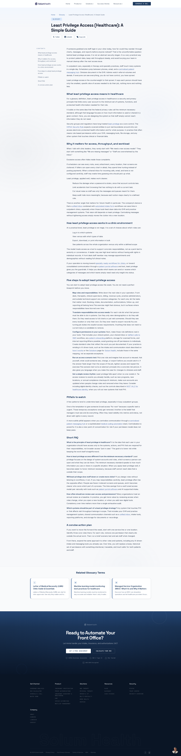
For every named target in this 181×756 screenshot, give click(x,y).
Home (68, 4)
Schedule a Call (36, 694)
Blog (106, 688)
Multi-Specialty (86, 696)
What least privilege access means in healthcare (47, 54)
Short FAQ (41, 81)
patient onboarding (97, 338)
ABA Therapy (84, 688)
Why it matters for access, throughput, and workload (47, 60)
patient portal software (108, 266)
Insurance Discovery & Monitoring (63, 694)
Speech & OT (84, 694)
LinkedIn (69, 37)
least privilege (114, 124)
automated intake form (104, 206)
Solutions (89, 4)
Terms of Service (77, 752)
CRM (56, 698)
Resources (117, 4)
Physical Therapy (86, 691)
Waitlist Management (62, 703)
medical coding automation (112, 424)
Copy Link (82, 37)
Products (78, 4)
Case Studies (109, 694)
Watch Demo (34, 696)
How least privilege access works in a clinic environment (49, 66)
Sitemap (93, 752)
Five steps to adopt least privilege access (49, 72)
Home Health (84, 699)
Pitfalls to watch (43, 77)
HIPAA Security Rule (75, 127)
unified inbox (77, 206)
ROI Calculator (36, 691)
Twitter (57, 37)
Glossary (62, 15)
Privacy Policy (50, 752)
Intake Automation (62, 701)
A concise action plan (45, 85)
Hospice (83, 702)
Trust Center (134, 691)
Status (131, 688)
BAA (87, 752)
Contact (33, 722)
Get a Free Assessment (78, 651)
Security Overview (136, 694)
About (32, 714)
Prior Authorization (62, 691)
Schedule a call (141, 4)
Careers (33, 717)
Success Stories (103, 4)
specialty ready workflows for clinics (110, 263)
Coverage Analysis (37, 688)
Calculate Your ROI (104, 651)
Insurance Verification (64, 688)
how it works (77, 350)
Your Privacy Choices (63, 752)
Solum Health (110, 350)
